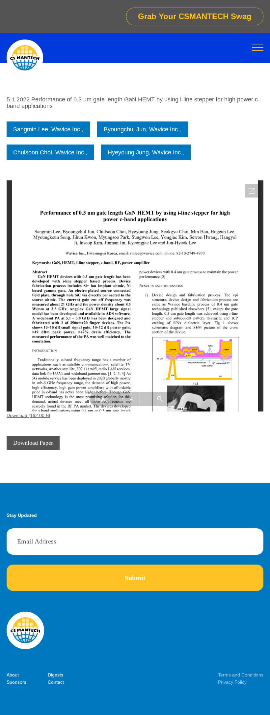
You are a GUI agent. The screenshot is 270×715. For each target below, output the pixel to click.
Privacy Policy (232, 682)
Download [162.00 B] (28, 415)
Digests (55, 674)
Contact (56, 682)
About (13, 674)
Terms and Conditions (240, 674)
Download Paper (33, 442)
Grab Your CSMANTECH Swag (195, 16)
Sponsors (16, 682)
